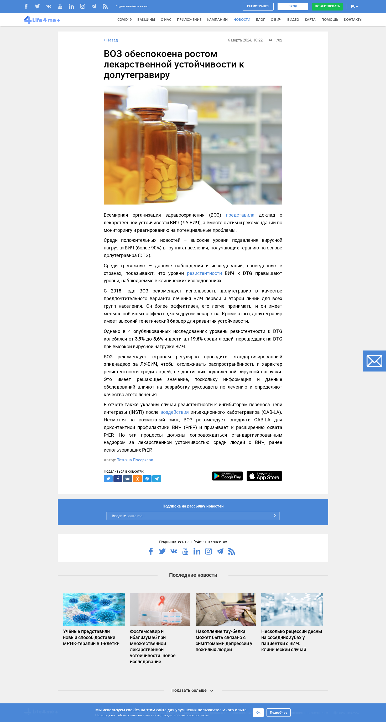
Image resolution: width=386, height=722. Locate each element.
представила (240, 215)
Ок (258, 712)
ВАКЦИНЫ (146, 19)
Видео (293, 19)
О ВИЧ (276, 19)
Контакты (353, 19)
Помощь (329, 19)
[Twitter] (40, 6)
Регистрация (258, 6)
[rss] (105, 6)
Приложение (189, 19)
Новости (241, 19)
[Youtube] (63, 6)
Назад (112, 40)
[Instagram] (85, 6)
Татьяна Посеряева (135, 460)
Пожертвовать (327, 6)
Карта (310, 19)
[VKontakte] (51, 6)
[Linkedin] (74, 6)
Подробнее (278, 712)
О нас (166, 19)
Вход (293, 6)
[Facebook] (29, 6)
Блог (260, 19)
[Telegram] (96, 6)
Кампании (217, 19)
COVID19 (124, 19)
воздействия (174, 412)
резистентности (204, 273)
